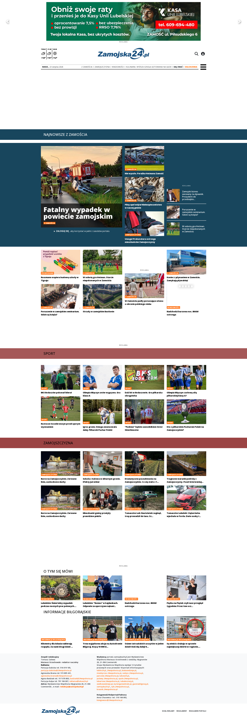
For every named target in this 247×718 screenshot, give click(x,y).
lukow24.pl (124, 676)
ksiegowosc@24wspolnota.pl (109, 700)
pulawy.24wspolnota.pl (107, 678)
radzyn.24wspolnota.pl (132, 673)
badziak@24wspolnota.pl (81, 678)
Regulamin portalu (197, 711)
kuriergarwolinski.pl (122, 684)
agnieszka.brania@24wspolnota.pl (56, 676)
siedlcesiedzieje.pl (105, 684)
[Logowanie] (203, 54)
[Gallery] (123, 21)
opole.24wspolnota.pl (128, 678)
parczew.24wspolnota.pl (107, 676)
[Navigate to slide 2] (183, 286)
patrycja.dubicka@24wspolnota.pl (56, 670)
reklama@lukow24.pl (78, 681)
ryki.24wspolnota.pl (120, 686)
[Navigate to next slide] (239, 21)
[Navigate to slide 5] (192, 286)
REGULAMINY (182, 711)
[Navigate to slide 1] (180, 286)
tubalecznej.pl (126, 681)
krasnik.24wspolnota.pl (107, 689)
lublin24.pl (101, 670)
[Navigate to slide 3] (186, 286)
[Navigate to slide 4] (189, 286)
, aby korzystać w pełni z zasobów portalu (81, 231)
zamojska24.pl (103, 686)
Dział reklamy (168, 711)
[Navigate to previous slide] (7, 21)
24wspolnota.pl (114, 670)
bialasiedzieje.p (129, 670)
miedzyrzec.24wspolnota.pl (109, 673)
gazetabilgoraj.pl (140, 684)
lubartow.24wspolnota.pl (108, 681)
